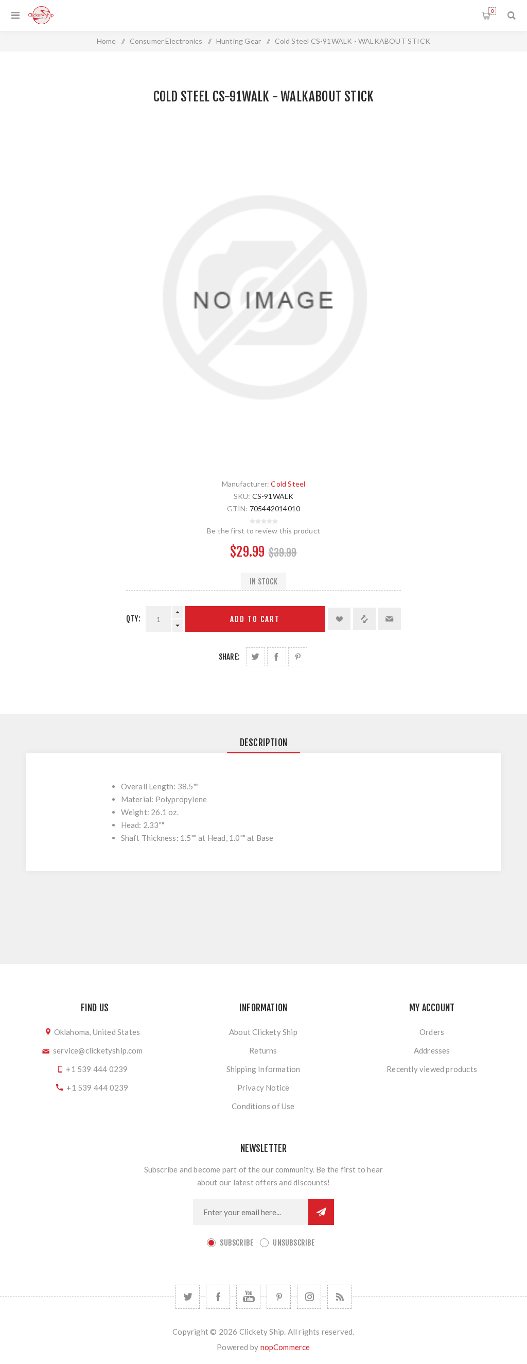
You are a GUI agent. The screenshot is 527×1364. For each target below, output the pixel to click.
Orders (431, 1032)
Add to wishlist (339, 619)
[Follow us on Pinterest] (279, 1297)
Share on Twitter (255, 656)
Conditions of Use (263, 1106)
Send (321, 1212)
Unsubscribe (293, 1243)
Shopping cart (492, 11)
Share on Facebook (276, 656)
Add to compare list (364, 619)
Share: (229, 657)
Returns (263, 1050)
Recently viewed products (432, 1069)
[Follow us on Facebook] (218, 1297)
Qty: (133, 619)
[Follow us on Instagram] (309, 1297)
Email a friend (389, 619)
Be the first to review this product (263, 530)
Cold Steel (288, 483)
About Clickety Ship (263, 1032)
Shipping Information (263, 1069)
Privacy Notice (263, 1087)
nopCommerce (285, 1347)
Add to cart (255, 619)
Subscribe (236, 1243)
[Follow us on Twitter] (187, 1297)
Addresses (432, 1050)
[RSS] (339, 1297)
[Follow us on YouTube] (248, 1297)
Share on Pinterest (297, 656)
